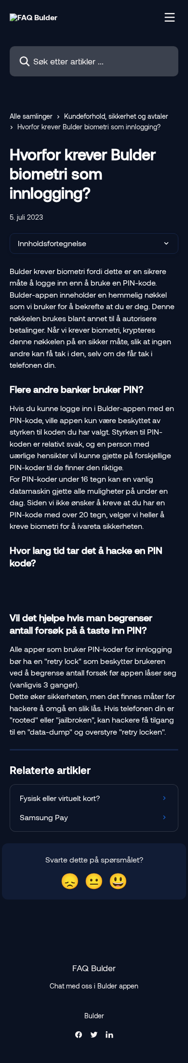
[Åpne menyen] (169, 17)
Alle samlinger (31, 116)
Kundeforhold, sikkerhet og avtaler (116, 116)
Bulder (94, 1016)
